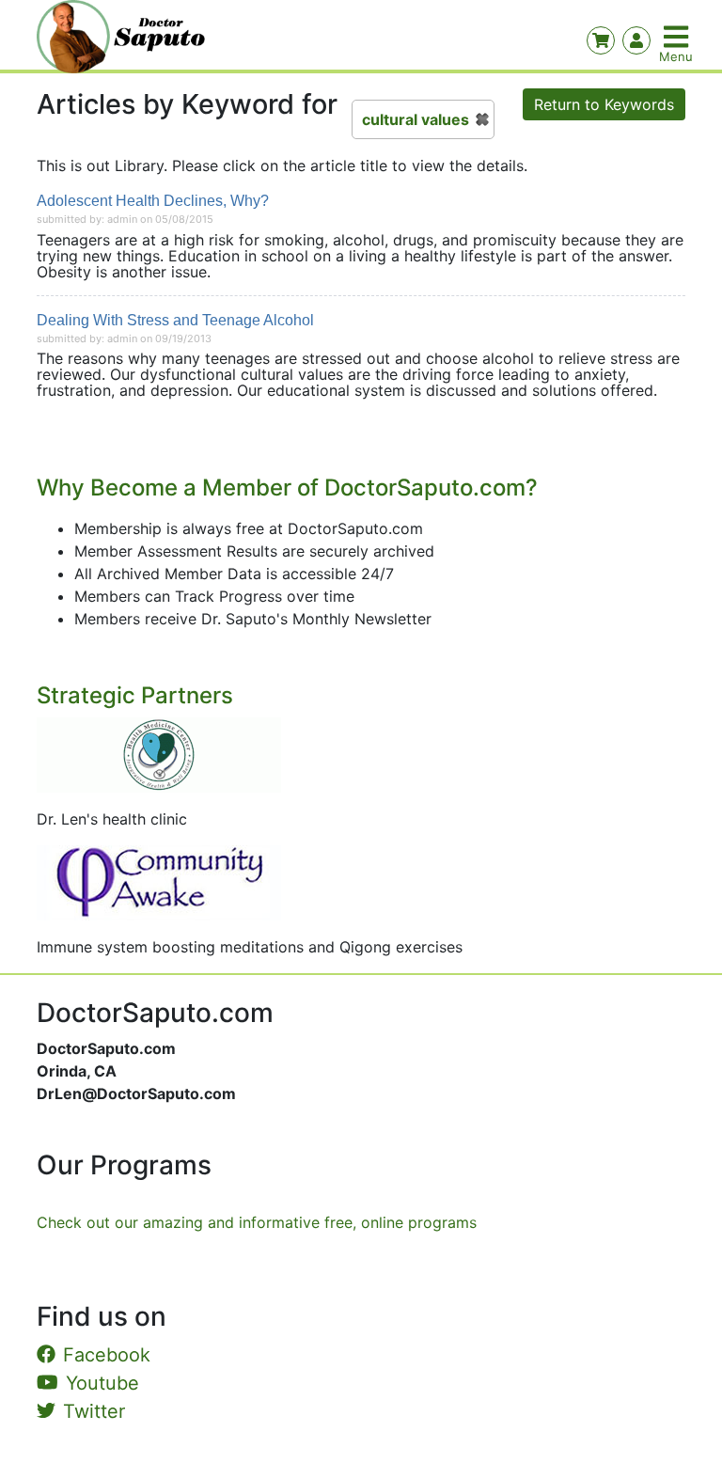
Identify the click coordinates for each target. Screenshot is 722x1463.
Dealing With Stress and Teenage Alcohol (175, 320)
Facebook (106, 1355)
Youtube (102, 1383)
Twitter (94, 1411)
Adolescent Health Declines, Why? (153, 201)
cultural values (415, 119)
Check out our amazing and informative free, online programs (257, 1222)
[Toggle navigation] (677, 37)
